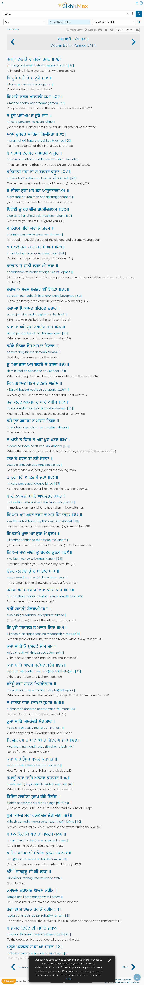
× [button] (110, 960)
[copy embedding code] (111, 30)
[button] (2, 3)
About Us (23, 981)
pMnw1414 (82, 39)
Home (10, 29)
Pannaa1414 (85, 45)
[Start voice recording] (132, 14)
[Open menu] (137, 3)
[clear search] (127, 14)
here (68, 978)
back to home (73, 5)
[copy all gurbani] (105, 30)
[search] (139, 14)
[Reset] (139, 22)
